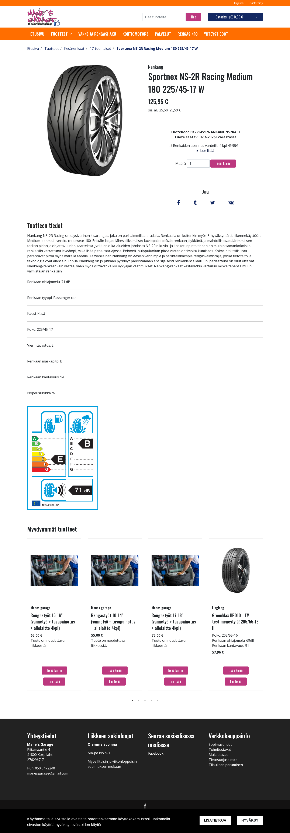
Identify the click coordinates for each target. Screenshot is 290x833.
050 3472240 (45, 768)
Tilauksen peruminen (226, 764)
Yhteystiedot (216, 34)
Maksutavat (218, 754)
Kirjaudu (239, 3)
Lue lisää (207, 150)
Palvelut (163, 34)
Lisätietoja (215, 820)
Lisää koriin (223, 163)
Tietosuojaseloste (223, 759)
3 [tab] (145, 700)
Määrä (180, 163)
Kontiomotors (135, 34)
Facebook (155, 753)
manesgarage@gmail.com (47, 773)
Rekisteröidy (255, 3)
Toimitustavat (220, 749)
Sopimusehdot (220, 744)
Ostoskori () (229, 16)
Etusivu (37, 34)
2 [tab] (139, 700)
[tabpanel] (54, 614)
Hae (193, 16)
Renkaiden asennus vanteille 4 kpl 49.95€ (205, 145)
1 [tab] (132, 700)
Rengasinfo (187, 34)
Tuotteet (59, 34)
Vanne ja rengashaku (97, 34)
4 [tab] (151, 700)
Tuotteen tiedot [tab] (45, 225)
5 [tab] (158, 700)
